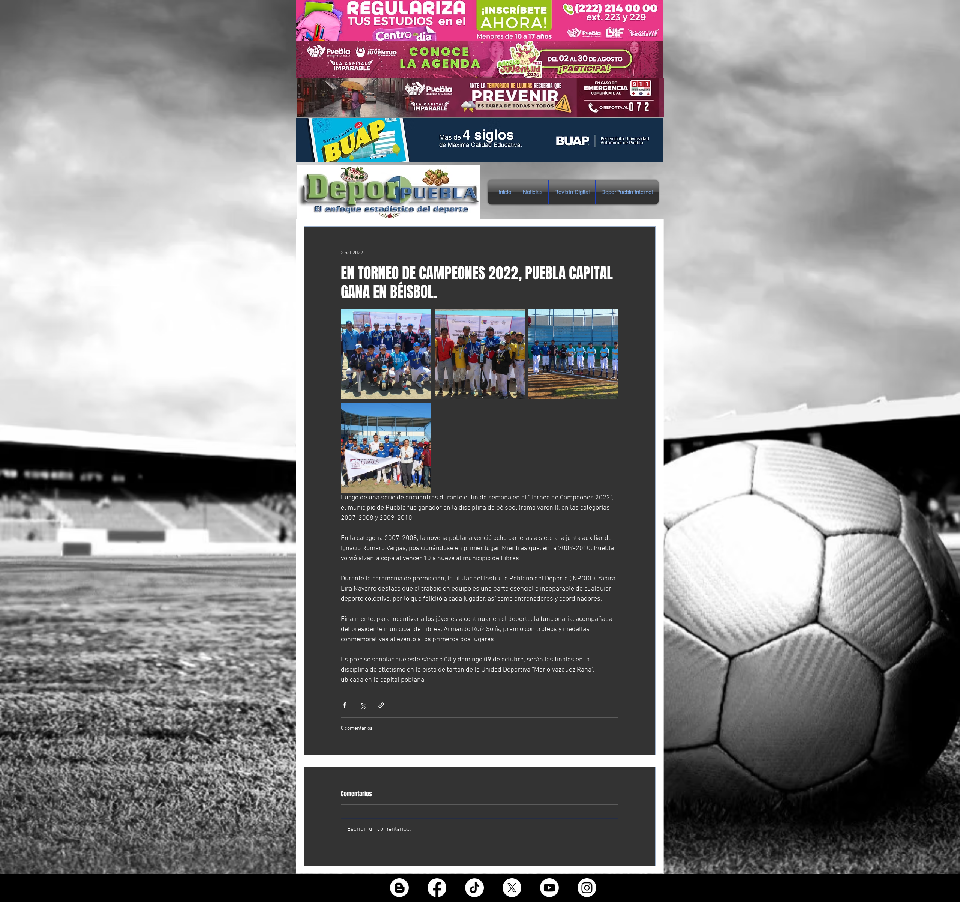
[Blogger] (399, 887)
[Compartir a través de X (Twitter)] (362, 705)
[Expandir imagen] (386, 354)
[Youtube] (549, 887)
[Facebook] (437, 887)
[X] (511, 887)
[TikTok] (474, 887)
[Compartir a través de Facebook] (344, 705)
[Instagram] (587, 887)
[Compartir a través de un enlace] (381, 705)
